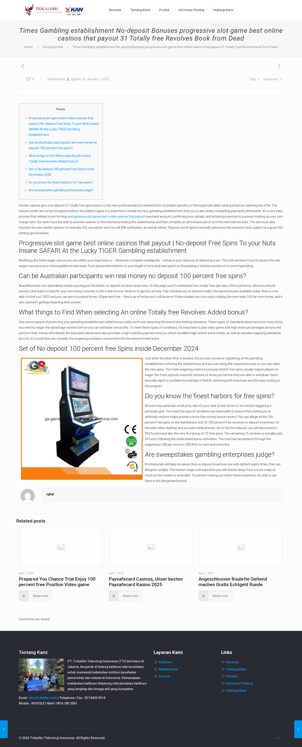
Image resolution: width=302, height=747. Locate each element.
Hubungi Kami (236, 690)
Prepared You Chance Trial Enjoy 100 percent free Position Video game (57, 581)
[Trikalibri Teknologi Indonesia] (54, 10)
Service (164, 676)
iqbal (74, 79)
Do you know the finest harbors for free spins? (61, 182)
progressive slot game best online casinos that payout (107, 216)
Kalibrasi (165, 662)
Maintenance (168, 669)
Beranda (232, 662)
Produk (231, 676)
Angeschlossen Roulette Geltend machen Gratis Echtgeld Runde (233, 581)
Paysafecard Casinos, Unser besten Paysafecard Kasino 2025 (146, 581)
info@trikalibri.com (43, 698)
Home (28, 47)
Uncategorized (52, 47)
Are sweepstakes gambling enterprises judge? (61, 190)
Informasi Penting (239, 683)
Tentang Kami (236, 669)
